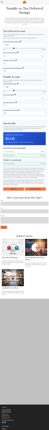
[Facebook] (3, 422)
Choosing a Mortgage (10, 257)
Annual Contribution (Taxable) (11, 84)
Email (2, 208)
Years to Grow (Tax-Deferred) (11, 52)
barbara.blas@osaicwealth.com (8, 420)
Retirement (4, 428)
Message (2, 215)
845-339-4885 (7, 409)
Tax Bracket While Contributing (11, 110)
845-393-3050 (8, 411)
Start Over (13, 189)
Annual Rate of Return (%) (10, 60)
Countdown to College (10, 288)
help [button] (20, 41)
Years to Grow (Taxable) (9, 95)
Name (2, 200)
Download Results (35, 189)
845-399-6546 (8, 412)
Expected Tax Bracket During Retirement (13, 68)
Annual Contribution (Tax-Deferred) (12, 41)
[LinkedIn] (5, 422)
